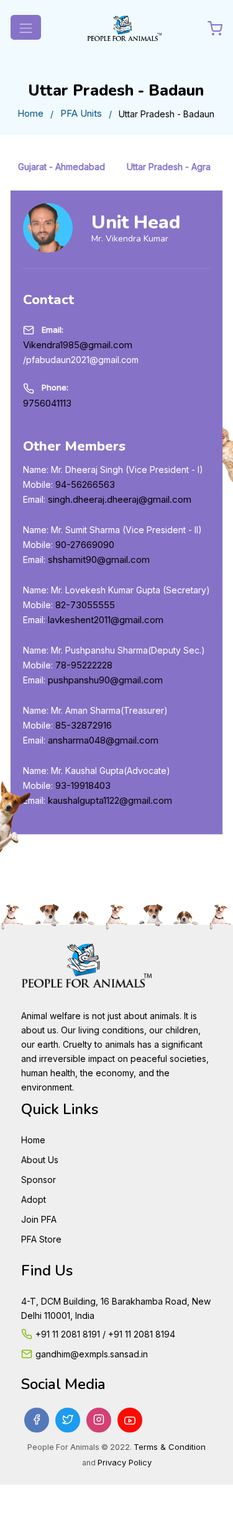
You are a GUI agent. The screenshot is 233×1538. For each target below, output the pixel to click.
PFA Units (81, 113)
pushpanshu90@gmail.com (105, 680)
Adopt (33, 1199)
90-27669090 (84, 545)
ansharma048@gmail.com (103, 740)
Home (30, 113)
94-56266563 (85, 484)
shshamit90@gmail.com (99, 559)
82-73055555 (85, 605)
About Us (39, 1159)
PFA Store (41, 1239)
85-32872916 (83, 725)
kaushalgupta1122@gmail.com (110, 800)
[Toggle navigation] (26, 27)
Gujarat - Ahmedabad (61, 166)
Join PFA (39, 1219)
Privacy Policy (125, 1462)
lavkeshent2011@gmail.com (105, 620)
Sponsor (38, 1179)
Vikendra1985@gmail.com (77, 345)
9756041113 (47, 403)
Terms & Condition (170, 1447)
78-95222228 (83, 665)
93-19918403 (83, 785)
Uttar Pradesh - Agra (169, 166)
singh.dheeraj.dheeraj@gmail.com (119, 499)
